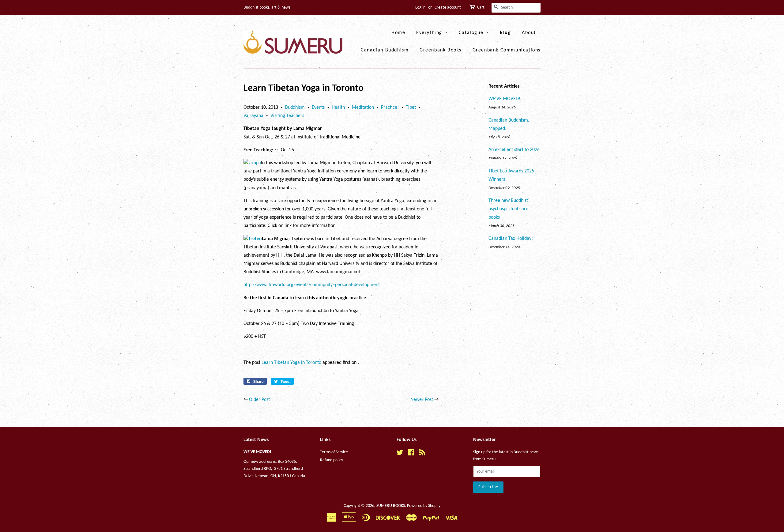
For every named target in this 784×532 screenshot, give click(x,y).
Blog (505, 32)
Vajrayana (253, 115)
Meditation (363, 107)
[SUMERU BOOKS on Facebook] (411, 454)
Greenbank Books (441, 50)
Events (318, 107)
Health (338, 107)
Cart (480, 7)
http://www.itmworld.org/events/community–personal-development (311, 284)
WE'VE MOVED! (504, 98)
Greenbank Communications (507, 50)
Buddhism (295, 107)
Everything (430, 32)
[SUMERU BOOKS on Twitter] (400, 454)
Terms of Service (334, 452)
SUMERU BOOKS (390, 506)
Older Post (259, 399)
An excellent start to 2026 (514, 149)
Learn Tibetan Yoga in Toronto (291, 362)
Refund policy (331, 460)
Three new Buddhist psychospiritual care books (508, 209)
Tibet (411, 107)
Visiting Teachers (287, 115)
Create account (448, 7)
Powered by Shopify (423, 506)
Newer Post (421, 399)
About (529, 32)
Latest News (256, 439)
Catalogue (472, 32)
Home (398, 32)
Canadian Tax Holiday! (510, 238)
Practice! (390, 107)
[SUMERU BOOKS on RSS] (422, 454)
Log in (420, 7)
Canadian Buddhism (385, 50)
